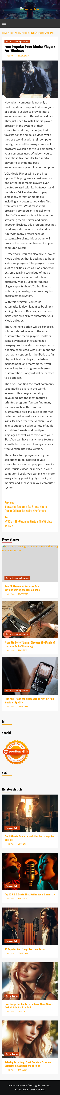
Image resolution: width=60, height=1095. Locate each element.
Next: (28, 521)
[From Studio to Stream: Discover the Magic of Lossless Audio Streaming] (30, 619)
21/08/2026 (23, 843)
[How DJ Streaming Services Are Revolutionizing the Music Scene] (30, 563)
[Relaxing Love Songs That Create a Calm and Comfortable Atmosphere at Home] (30, 1039)
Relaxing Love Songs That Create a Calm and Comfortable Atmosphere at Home (27, 1063)
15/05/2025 (22, 650)
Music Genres (12, 995)
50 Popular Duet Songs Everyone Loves (24, 949)
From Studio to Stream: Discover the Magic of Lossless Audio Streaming (29, 644)
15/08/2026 (22, 898)
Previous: (25, 507)
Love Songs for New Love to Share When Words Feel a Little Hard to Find (28, 1005)
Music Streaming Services (17, 41)
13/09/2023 (23, 56)
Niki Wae (10, 56)
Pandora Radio (12, 828)
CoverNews (21, 1089)
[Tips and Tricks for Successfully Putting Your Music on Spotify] (30, 675)
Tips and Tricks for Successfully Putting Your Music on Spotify (29, 700)
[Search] (56, 23)
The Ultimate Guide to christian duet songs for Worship (29, 837)
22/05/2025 (23, 594)
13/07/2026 (22, 1069)
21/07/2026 (23, 1011)
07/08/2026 (23, 953)
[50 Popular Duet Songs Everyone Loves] (30, 926)
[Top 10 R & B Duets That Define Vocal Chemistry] (30, 871)
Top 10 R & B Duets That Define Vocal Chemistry (29, 894)
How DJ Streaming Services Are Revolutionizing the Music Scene (22, 588)
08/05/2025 (23, 706)
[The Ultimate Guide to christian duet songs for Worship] (30, 813)
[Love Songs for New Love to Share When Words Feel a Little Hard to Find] (30, 981)
